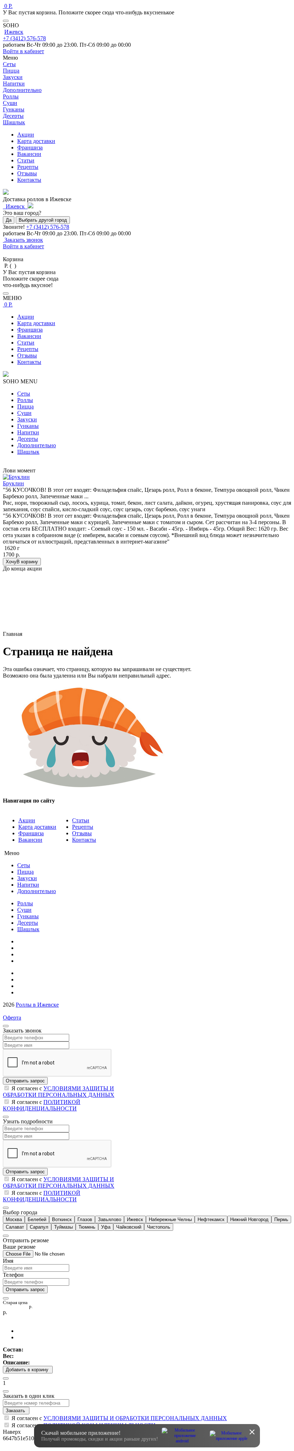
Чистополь (158, 1227)
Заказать (16, 1410)
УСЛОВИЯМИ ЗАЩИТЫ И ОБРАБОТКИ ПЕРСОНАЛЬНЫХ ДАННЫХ (58, 1091)
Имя (8, 1261)
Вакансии (29, 154)
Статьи (25, 160)
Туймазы (63, 1227)
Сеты (23, 394)
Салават (15, 1227)
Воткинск (62, 1219)
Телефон (13, 1275)
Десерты (27, 439)
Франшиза (30, 147)
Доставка (28, 986)
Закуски (27, 419)
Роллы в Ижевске (37, 1005)
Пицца (25, 406)
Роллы (25, 400)
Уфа (105, 1227)
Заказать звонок (23, 240)
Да (8, 220)
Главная (27, 941)
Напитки (28, 432)
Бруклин (13, 483)
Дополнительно (36, 445)
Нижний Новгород (249, 1219)
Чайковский (128, 1227)
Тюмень (87, 1227)
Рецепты (27, 167)
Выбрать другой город (43, 220)
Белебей (37, 1219)
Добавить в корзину (28, 1369)
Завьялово (109, 1219)
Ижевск (13, 32)
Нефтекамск (211, 1219)
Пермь (281, 1219)
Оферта (12, 1018)
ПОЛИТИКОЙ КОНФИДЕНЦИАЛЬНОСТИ (41, 1105)
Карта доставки (36, 141)
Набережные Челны (170, 1219)
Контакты (29, 180)
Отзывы (27, 173)
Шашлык (28, 452)
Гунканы (28, 426)
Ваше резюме (19, 1247)
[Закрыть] (6, 21)
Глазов (84, 1219)
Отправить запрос (25, 1080)
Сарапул (39, 1227)
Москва (14, 1219)
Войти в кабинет (23, 51)
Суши (24, 413)
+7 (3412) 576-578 (24, 38)
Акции (25, 134)
